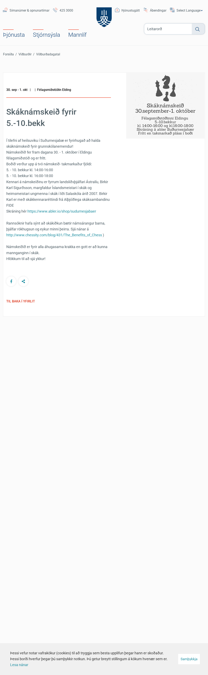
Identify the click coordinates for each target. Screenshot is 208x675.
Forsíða (8, 54)
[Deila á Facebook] (11, 281)
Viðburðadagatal (48, 54)
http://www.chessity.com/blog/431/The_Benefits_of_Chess (54, 235)
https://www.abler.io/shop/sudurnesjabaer (61, 211)
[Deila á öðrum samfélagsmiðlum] (23, 281)
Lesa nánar (19, 665)
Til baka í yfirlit (20, 301)
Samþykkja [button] (189, 659)
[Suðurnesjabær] (104, 14)
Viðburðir (24, 54)
